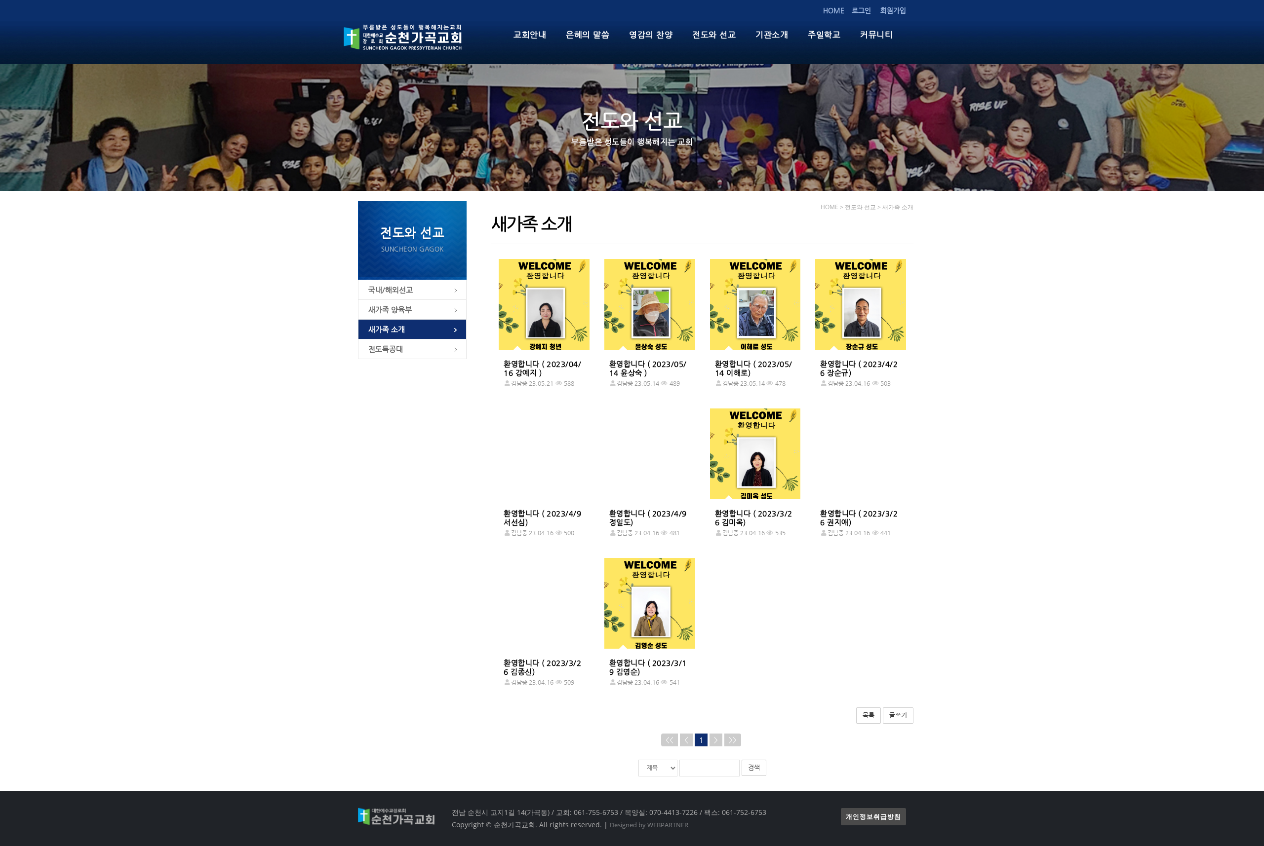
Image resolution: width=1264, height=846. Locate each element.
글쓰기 (898, 715)
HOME (833, 10)
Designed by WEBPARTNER (649, 824)
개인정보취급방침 (873, 816)
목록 (868, 715)
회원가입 (893, 10)
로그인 (861, 10)
